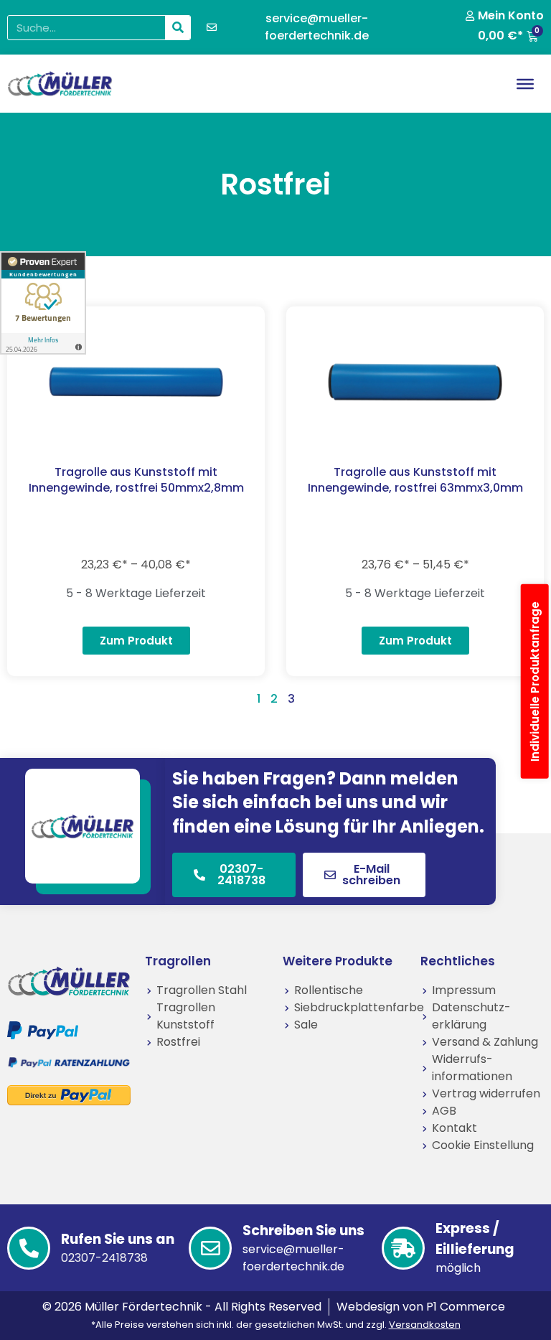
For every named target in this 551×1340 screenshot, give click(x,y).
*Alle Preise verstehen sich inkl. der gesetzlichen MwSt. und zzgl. (276, 1324)
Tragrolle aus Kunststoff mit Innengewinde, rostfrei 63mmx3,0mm (415, 480)
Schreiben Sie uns (303, 1230)
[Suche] (177, 27)
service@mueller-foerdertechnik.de (293, 1258)
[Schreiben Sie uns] (210, 1248)
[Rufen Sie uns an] (28, 1248)
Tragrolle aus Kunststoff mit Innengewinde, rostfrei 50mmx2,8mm (136, 480)
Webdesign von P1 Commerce (420, 1306)
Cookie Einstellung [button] (483, 1145)
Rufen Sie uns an (117, 1239)
